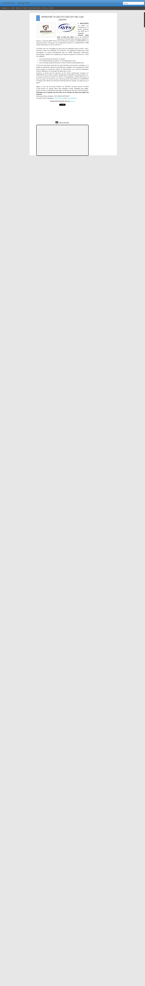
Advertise (45, 8)
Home (12, 8)
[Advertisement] (99, 46)
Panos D (72, 101)
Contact (51, 8)
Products (24, 8)
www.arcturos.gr (59, 98)
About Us (18, 8)
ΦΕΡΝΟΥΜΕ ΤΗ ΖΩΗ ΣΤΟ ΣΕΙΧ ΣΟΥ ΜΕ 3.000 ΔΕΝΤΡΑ (62, 18)
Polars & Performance (34, 8)
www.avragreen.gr (71, 98)
